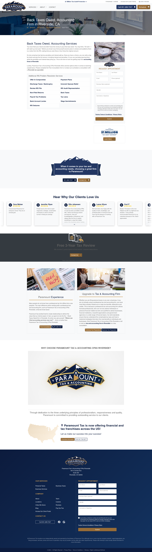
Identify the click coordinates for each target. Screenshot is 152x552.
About (42, 7)
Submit (109, 119)
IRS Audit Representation (70, 88)
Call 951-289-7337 (125, 7)
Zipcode (98, 90)
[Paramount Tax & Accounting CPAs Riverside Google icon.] (64, 522)
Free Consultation (45, 327)
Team (57, 499)
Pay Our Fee (60, 508)
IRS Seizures (35, 105)
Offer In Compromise (38, 80)
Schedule (142, 7)
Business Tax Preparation (109, 330)
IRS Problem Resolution (53, 27)
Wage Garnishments (68, 101)
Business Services (41, 489)
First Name (99, 72)
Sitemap (86, 550)
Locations (38, 502)
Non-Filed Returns (37, 92)
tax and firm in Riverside (98, 323)
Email (97, 78)
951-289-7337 (68, 180)
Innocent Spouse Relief (69, 84)
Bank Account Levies (38, 101)
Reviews (58, 505)
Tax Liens (64, 97)
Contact (52, 7)
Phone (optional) (116, 78)
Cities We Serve (40, 505)
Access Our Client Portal (43, 511)
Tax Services (41, 27)
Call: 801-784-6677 (81, 439)
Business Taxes (61, 486)
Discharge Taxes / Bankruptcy (41, 84)
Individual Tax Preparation (93, 330)
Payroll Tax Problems (38, 97)
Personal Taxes (40, 486)
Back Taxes (65, 92)
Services (32, 7)
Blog (36, 508)
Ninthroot (102, 550)
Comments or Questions (102, 96)
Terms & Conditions (78, 550)
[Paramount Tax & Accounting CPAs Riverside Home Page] (27, 27)
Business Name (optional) (103, 84)
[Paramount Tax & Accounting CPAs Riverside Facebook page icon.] (59, 522)
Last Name (114, 72)
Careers (58, 502)
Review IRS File (36, 88)
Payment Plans (66, 80)
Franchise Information (67, 439)
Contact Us (82, 180)
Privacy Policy (67, 550)
